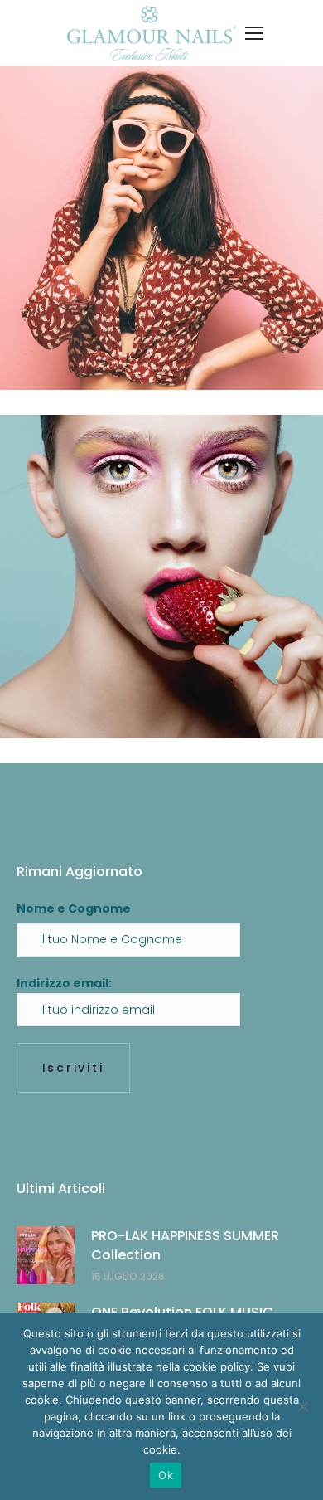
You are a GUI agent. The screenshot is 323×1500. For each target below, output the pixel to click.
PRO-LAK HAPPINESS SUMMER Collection (185, 1245)
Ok (165, 1475)
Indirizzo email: (64, 983)
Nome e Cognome (74, 908)
